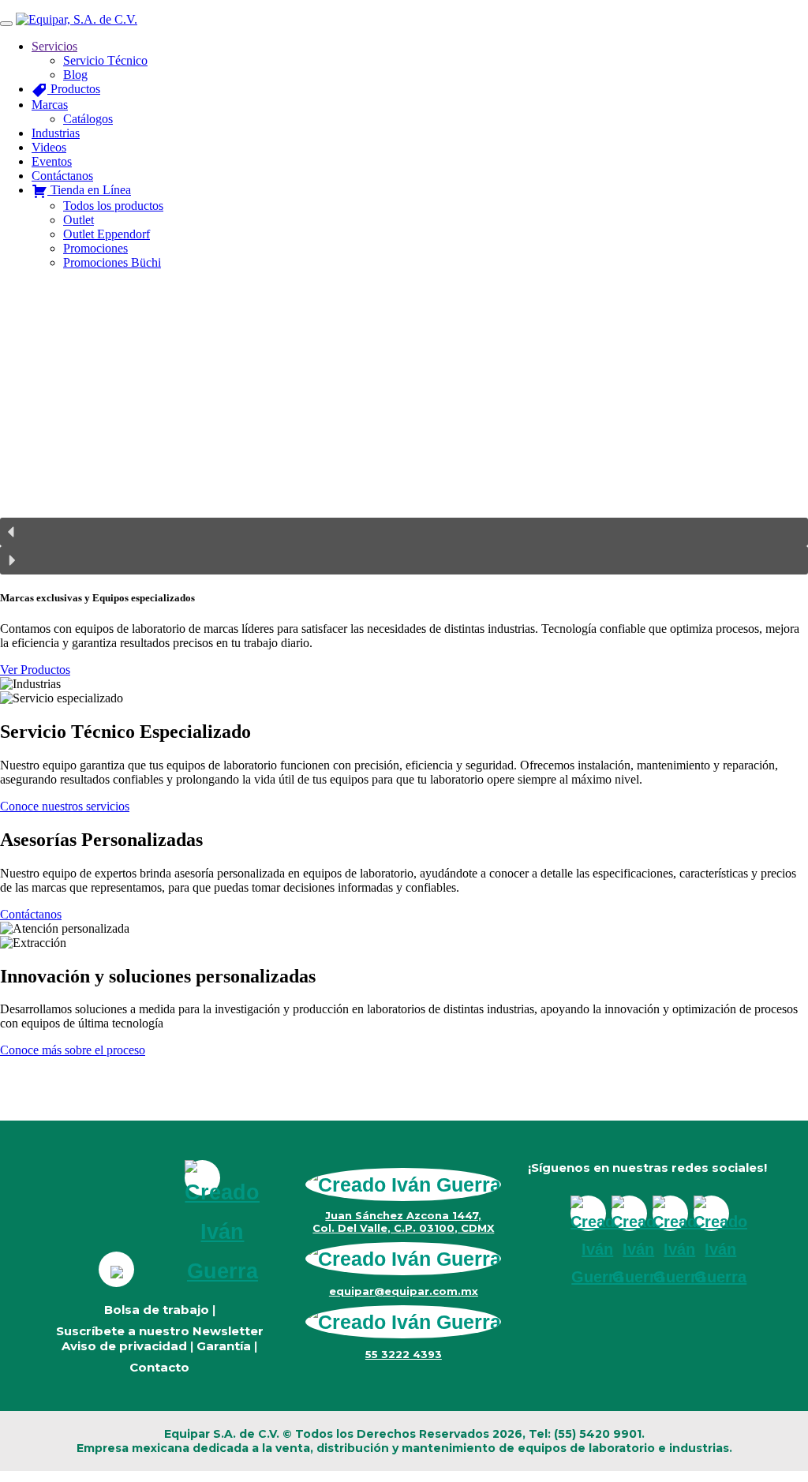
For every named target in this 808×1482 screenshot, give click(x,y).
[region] (404, 428)
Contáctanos (31, 914)
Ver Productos (35, 669)
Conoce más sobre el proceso (72, 1050)
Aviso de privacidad (124, 1345)
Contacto (159, 1367)
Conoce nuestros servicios (64, 806)
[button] (404, 532)
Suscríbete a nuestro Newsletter (160, 1330)
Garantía (223, 1345)
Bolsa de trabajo (156, 1309)
